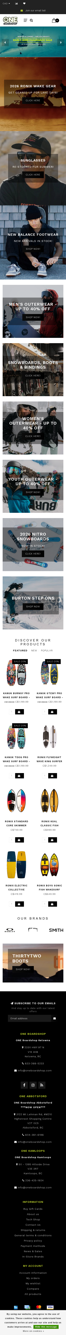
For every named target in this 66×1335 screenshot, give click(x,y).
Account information (33, 1272)
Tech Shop (33, 1219)
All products (33, 1294)
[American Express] (15, 1307)
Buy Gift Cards (33, 1208)
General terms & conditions (33, 1235)
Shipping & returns (33, 1230)
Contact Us (33, 1224)
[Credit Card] (27, 1307)
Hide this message (46, 1327)
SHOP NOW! (33, 249)
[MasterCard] (38, 1307)
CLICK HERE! (33, 375)
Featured (20, 650)
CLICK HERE (33, 100)
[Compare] (16, 3)
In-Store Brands (33, 1256)
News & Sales (33, 1251)
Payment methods (33, 1246)
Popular (47, 650)
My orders (33, 1278)
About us (33, 1214)
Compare (33, 1288)
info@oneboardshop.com (35, 1070)
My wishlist (33, 1283)
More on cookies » (33, 1331)
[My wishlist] (24, 3)
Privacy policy (33, 1240)
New (34, 650)
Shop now (33, 606)
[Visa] (50, 1307)
